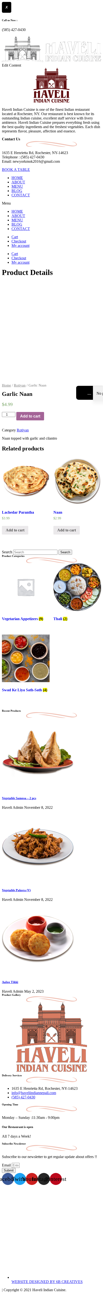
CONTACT (20, 195)
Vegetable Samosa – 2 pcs (19, 798)
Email (7, 1165)
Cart (14, 237)
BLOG (16, 191)
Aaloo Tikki (10, 982)
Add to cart (30, 416)
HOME (17, 178)
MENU (17, 186)
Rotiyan (20, 385)
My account (20, 245)
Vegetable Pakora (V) (16, 890)
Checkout (18, 241)
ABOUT (18, 182)
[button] (51, 203)
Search (7, 552)
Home (6, 385)
